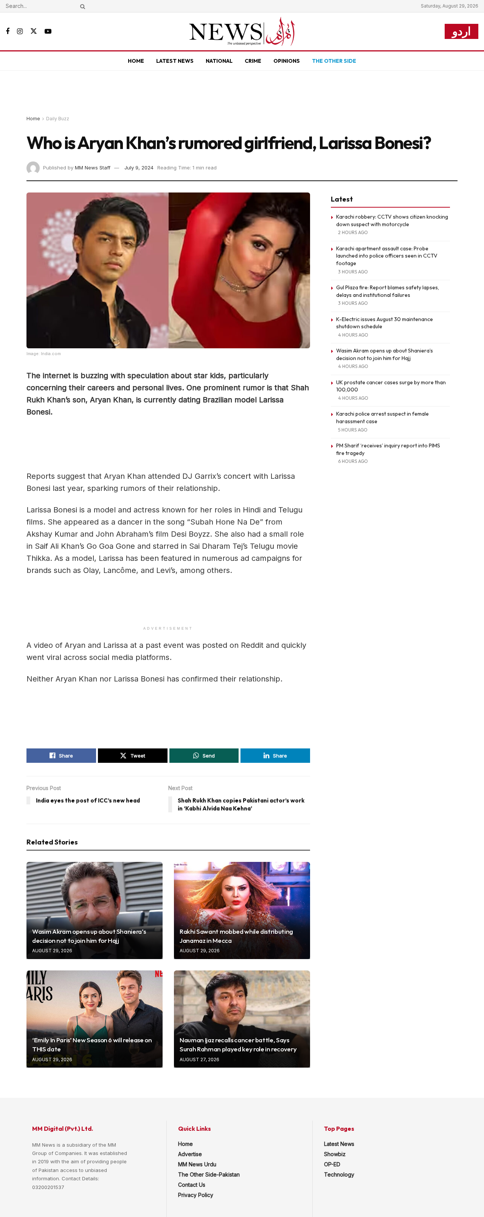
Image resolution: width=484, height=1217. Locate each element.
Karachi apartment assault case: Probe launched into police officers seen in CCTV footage (386, 256)
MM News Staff (92, 168)
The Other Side (334, 60)
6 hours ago (353, 461)
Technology (339, 1174)
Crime (253, 60)
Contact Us (191, 1184)
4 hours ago (353, 335)
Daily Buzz (57, 118)
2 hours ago (353, 232)
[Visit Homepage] (242, 31)
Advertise (190, 1154)
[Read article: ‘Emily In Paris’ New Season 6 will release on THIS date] (94, 1019)
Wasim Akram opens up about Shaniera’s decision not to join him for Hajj (384, 354)
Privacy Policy (195, 1195)
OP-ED (332, 1164)
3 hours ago (353, 272)
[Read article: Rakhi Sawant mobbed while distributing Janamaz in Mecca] (242, 910)
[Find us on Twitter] (33, 31)
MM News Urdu (197, 1164)
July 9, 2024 (139, 168)
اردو (461, 31)
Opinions (286, 60)
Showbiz (335, 1154)
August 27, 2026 (199, 1059)
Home (136, 60)
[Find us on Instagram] (20, 31)
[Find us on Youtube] (48, 31)
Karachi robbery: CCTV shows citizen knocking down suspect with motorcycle (392, 220)
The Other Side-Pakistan (209, 1174)
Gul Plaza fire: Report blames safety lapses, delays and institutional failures (387, 291)
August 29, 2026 (52, 950)
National (219, 60)
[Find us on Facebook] (7, 31)
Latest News (175, 60)
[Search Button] (81, 6)
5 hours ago (353, 430)
